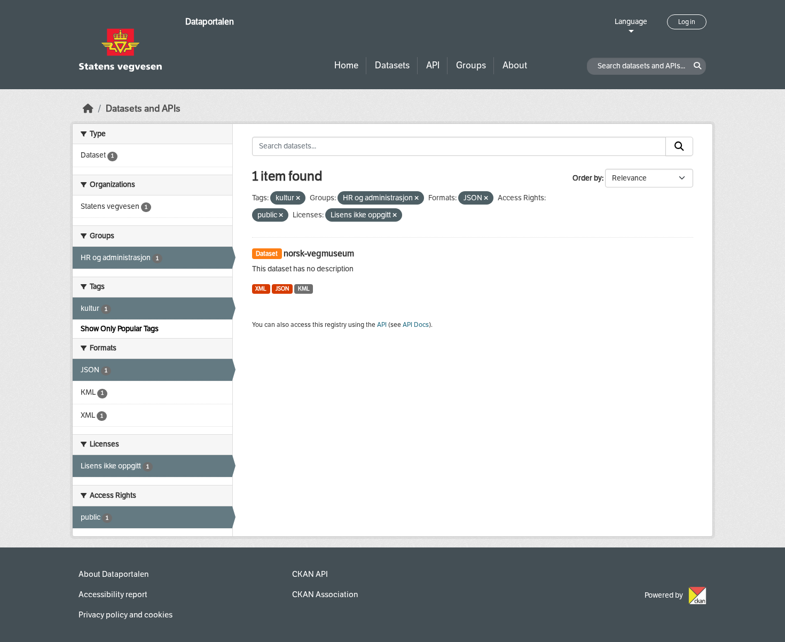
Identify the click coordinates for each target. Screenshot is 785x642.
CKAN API (310, 574)
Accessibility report (112, 594)
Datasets (392, 65)
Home (346, 65)
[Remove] (298, 198)
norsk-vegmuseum (319, 253)
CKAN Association (325, 594)
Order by (587, 178)
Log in (686, 22)
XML (260, 288)
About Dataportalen (113, 574)
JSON (282, 288)
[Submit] (679, 146)
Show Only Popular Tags (120, 328)
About (515, 65)
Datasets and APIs (143, 108)
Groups (471, 65)
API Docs (416, 324)
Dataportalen (209, 22)
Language (631, 21)
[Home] (88, 108)
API (432, 65)
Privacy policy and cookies (125, 615)
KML (304, 288)
